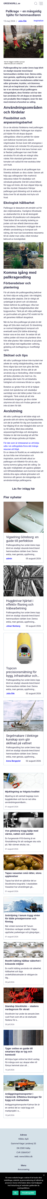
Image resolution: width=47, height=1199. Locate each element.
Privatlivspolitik (28, 1193)
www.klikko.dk (26, 1156)
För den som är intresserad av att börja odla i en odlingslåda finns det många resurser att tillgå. (21, 446)
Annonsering (23, 1169)
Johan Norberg (13, 626)
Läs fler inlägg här (23, 488)
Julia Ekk (22, 21)
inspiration (38, 20)
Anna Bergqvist (13, 761)
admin (9, 558)
